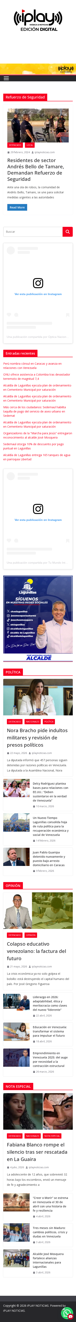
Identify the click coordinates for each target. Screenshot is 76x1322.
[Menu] (6, 78)
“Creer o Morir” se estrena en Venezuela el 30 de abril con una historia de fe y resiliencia (50, 1204)
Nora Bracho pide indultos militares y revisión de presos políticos (37, 737)
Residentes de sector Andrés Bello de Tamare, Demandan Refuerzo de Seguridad (35, 169)
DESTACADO (15, 145)
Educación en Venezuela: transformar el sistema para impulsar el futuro (50, 1031)
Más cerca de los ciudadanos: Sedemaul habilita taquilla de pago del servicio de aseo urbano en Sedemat (34, 411)
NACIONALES (32, 721)
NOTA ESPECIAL (52, 1136)
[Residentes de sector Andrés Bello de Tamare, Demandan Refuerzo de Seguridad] (38, 126)
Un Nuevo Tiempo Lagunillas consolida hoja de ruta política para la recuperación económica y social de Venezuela (51, 826)
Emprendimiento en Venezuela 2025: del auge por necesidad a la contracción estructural (50, 1059)
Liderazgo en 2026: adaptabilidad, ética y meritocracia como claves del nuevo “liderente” (50, 1003)
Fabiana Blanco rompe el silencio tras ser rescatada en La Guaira (37, 1151)
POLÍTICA (48, 721)
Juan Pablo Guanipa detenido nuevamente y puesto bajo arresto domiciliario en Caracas (49, 858)
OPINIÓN (30, 935)
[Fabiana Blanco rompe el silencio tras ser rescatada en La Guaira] (38, 1111)
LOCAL (30, 145)
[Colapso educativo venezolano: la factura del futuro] (38, 910)
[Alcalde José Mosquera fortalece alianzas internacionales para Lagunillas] (16, 1263)
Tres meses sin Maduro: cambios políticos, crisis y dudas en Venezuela (50, 1232)
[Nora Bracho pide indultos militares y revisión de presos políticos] (38, 697)
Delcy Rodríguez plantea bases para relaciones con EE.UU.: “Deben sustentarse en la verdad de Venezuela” (50, 792)
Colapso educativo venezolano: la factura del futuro (36, 951)
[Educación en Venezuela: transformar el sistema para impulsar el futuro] (16, 1034)
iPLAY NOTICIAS (38, 1305)
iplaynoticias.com (45, 152)
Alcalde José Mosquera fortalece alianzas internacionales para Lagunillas (48, 1260)
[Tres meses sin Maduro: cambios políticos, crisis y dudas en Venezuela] (16, 1235)
